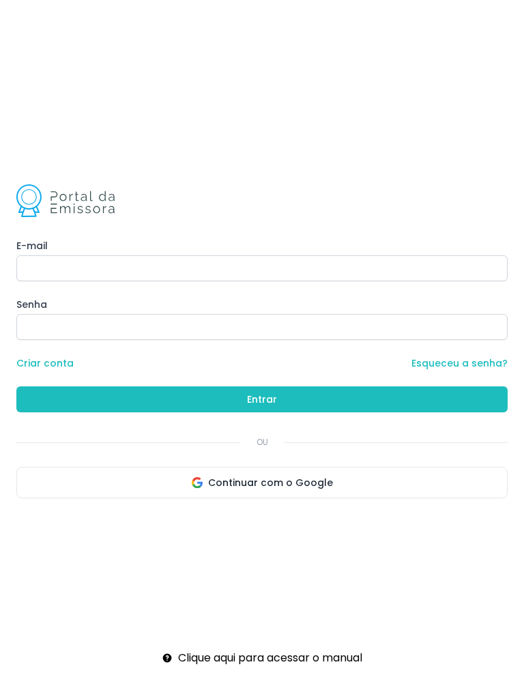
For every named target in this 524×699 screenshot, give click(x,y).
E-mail (32, 246)
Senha (31, 304)
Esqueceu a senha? (459, 363)
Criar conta (45, 363)
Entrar (262, 399)
